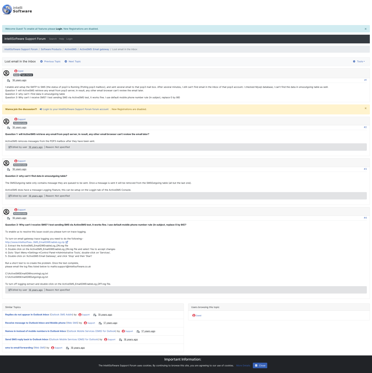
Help (61, 38)
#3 (365, 168)
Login (59, 28)
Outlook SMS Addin (61, 314)
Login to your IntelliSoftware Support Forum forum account (75, 109)
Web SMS (72, 322)
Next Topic (74, 61)
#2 (365, 127)
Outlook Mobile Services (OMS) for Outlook (92, 331)
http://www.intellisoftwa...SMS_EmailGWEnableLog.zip (35, 242)
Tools (359, 61)
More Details (243, 365)
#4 (365, 217)
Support (21, 119)
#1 (365, 80)
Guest (20, 71)
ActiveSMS (71, 49)
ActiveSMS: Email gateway (94, 49)
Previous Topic (52, 61)
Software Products (51, 49)
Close (261, 365)
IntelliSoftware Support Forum (25, 38)
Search (53, 38)
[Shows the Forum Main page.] (186, 12)
